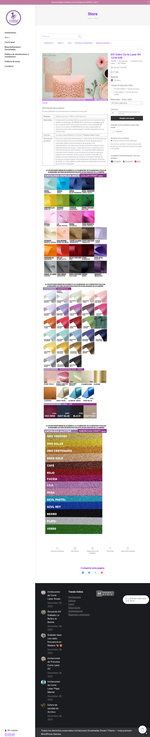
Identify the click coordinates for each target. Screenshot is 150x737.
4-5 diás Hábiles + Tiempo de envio (126, 89)
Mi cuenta (12, 730)
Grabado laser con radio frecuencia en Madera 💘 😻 (54, 640)
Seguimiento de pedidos (92, 552)
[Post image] (43, 592)
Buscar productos (57, 551)
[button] (118, 131)
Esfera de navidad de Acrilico (52, 708)
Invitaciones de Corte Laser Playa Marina (53, 687)
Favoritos (110, 551)
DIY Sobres (122, 63)
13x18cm (117, 80)
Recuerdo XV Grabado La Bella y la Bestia (54, 617)
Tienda (113, 61)
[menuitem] (138, 49)
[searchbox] (61, 36)
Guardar (45, 103)
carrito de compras (128, 551)
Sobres (72, 600)
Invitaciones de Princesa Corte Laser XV (53, 663)
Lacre (71, 604)
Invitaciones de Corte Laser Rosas (53, 595)
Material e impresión (79, 614)
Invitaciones (123, 61)
